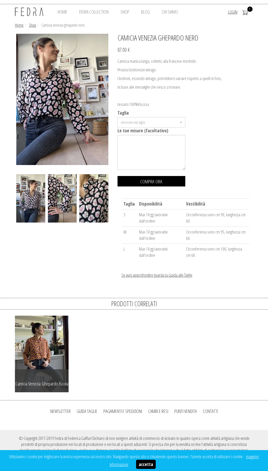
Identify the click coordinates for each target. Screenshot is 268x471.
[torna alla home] (31, 11)
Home (19, 25)
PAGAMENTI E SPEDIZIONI (122, 411)
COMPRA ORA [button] (151, 181)
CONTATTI (210, 411)
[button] (151, 122)
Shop (32, 25)
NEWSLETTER (60, 411)
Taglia (123, 113)
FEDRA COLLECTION (94, 12)
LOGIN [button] (232, 12)
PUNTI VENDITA (185, 411)
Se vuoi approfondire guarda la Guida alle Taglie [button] (156, 275)
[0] (245, 12)
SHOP (124, 12)
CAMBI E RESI (158, 411)
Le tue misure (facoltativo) (143, 131)
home (62, 12)
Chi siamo (170, 12)
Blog (145, 12)
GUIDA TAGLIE (87, 411)
